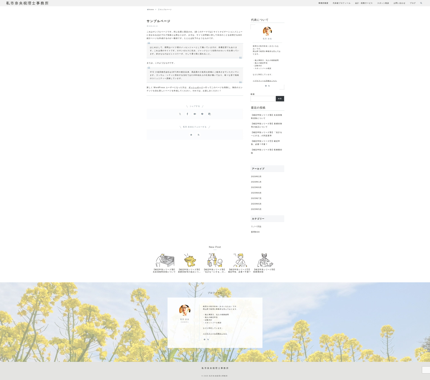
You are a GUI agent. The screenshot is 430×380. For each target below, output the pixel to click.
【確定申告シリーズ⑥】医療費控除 (266, 151)
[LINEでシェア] (202, 114)
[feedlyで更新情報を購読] (191, 134)
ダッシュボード (196, 87)
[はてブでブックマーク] (195, 114)
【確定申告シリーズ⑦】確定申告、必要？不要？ (265, 142)
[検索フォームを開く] (421, 3)
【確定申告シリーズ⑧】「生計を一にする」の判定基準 (266, 134)
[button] (209, 114)
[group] (164, 264)
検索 (253, 94)
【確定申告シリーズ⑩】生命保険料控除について (266, 116)
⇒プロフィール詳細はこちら (265, 81)
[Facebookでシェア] (187, 114)
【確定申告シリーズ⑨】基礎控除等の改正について (266, 125)
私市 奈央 (267, 39)
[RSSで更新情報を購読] (198, 134)
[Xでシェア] (180, 114)
